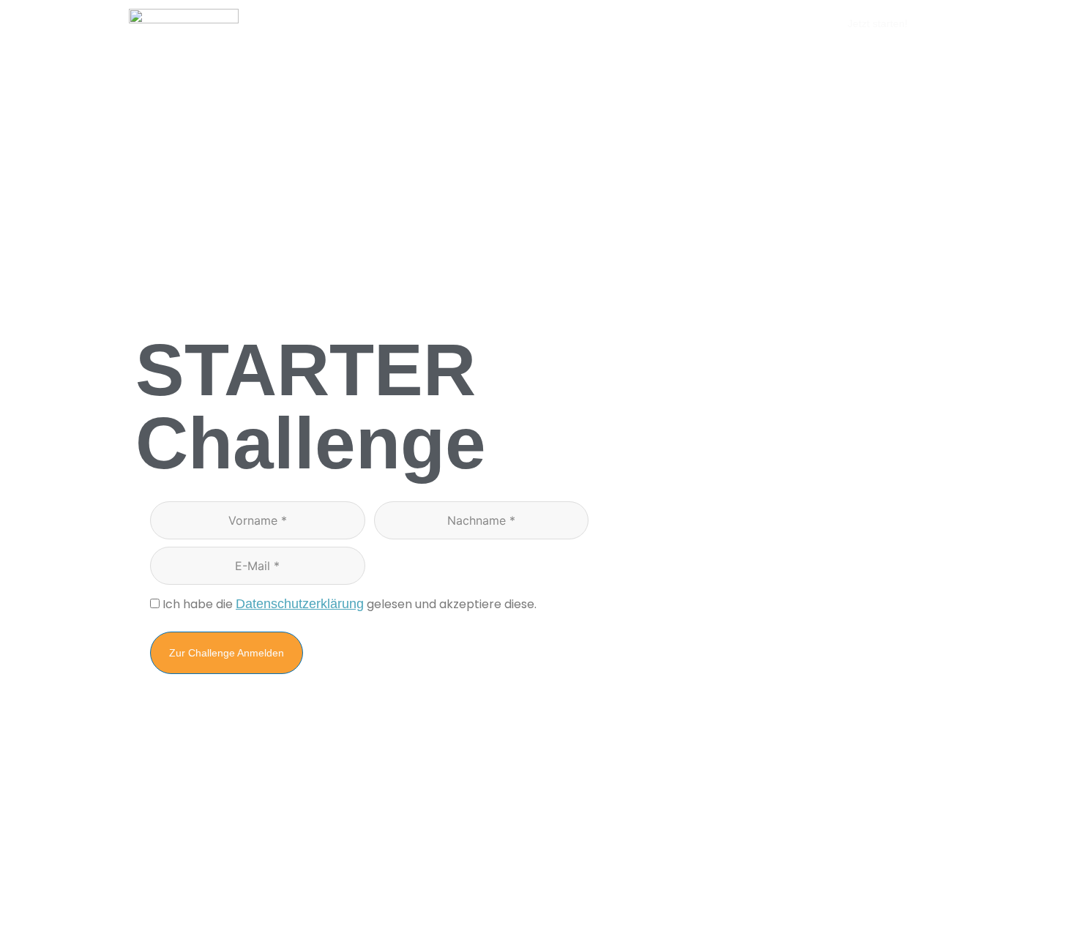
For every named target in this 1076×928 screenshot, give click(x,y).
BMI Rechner (622, 23)
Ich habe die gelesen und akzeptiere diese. (349, 604)
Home (430, 23)
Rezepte (548, 23)
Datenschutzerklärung (300, 603)
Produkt (487, 23)
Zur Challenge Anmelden (226, 653)
